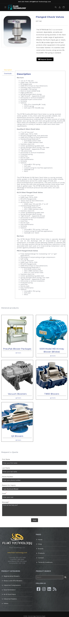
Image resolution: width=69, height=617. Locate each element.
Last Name (6, 468)
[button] (5, 7)
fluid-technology (32, 616)
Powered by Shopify (40, 616)
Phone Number (7, 477)
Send (34, 520)
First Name (6, 459)
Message (5, 502)
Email (4, 493)
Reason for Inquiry (9, 485)
